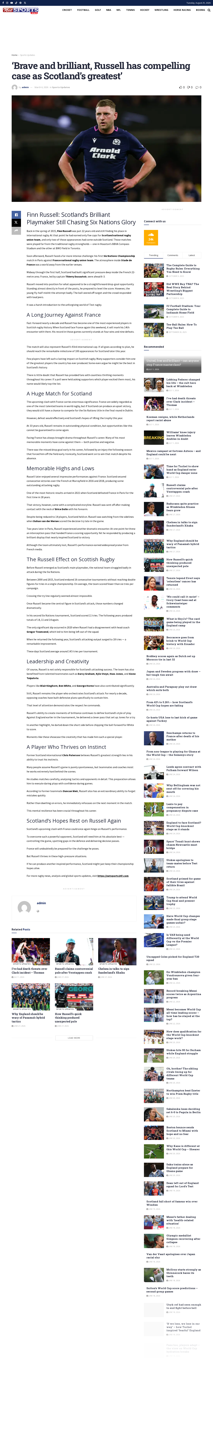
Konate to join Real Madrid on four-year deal (183, 1405)
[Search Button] (209, 10)
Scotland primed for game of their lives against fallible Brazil (183, 882)
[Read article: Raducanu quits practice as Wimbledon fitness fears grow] (154, 509)
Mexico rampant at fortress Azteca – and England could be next (173, 452)
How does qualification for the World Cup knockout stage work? (183, 1035)
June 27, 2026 (62, 977)
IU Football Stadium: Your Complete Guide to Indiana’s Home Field (183, 309)
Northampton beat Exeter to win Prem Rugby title (183, 1092)
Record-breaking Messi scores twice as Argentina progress (183, 994)
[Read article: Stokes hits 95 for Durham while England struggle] (154, 1055)
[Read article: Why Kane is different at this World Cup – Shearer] (154, 1151)
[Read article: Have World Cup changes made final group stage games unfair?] (154, 921)
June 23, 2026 (174, 908)
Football (83, 9)
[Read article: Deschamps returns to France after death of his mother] (154, 738)
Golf (98, 9)
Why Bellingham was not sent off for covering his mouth (183, 789)
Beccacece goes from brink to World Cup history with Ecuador (180, 641)
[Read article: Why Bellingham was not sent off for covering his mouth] (154, 791)
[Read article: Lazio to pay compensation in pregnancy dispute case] (154, 809)
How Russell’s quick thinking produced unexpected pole (68, 1017)
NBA (108, 9)
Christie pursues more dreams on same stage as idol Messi (182, 1388)
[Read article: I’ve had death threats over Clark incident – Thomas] (31, 951)
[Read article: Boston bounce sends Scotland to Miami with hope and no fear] (154, 1133)
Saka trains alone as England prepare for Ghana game (179, 1168)
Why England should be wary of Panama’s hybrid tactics (28, 1017)
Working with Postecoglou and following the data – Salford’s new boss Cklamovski (180, 1366)
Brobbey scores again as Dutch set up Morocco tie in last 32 (170, 657)
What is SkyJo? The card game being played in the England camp (183, 622)
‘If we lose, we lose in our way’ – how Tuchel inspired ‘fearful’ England (183, 1325)
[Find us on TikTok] (16, 3)
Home (14, 55)
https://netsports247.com (113, 875)
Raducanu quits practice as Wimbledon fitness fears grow (182, 507)
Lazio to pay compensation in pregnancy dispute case (182, 807)
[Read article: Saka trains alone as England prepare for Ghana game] (154, 1170)
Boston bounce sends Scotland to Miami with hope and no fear (182, 1131)
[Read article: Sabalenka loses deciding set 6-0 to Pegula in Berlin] (154, 1114)
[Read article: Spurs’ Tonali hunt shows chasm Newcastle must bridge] (154, 847)
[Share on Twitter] (16, 223)
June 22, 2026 (174, 949)
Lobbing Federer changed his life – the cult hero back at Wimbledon (183, 383)
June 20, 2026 (174, 1042)
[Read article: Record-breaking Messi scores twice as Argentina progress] (154, 996)
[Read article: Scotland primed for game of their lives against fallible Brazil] (154, 884)
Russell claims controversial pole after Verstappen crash (74, 970)
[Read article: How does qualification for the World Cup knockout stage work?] (154, 1037)
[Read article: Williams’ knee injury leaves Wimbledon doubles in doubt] (154, 437)
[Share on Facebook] (16, 215)
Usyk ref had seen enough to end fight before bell (183, 1305)
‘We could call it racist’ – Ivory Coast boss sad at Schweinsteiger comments (182, 601)
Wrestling (161, 9)
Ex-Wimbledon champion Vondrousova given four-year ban (183, 975)
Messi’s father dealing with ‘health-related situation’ (181, 1220)
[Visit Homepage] (20, 10)
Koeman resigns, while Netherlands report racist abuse (170, 418)
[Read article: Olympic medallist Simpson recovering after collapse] (154, 1241)
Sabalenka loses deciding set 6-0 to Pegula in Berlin (183, 1110)
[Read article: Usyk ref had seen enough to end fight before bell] (154, 1309)
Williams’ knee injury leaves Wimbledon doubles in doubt (181, 435)
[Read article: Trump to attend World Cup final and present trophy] (154, 903)
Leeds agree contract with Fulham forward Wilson (183, 768)
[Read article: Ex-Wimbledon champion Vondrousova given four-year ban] (154, 977)
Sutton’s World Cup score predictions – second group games (172, 1289)
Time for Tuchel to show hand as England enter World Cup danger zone (182, 470)
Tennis (130, 9)
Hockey (144, 9)
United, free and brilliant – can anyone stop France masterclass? (172, 363)
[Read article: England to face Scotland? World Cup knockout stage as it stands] (154, 828)
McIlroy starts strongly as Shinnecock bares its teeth (183, 1273)
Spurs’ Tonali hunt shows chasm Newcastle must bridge (183, 845)
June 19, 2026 (174, 1190)
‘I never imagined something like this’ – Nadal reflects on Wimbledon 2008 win (181, 1426)
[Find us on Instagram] (7, 3)
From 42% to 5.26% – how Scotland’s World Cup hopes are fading (169, 703)
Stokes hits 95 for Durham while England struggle (183, 1051)
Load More (74, 1038)
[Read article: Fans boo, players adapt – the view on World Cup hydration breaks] (154, 1346)
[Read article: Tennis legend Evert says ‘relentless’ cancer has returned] (154, 583)
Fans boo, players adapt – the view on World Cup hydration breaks (183, 1344)
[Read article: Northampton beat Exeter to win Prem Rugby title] (154, 1096)
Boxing (200, 9)
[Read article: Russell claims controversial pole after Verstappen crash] (74, 951)
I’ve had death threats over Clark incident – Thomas (29, 970)
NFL (118, 9)
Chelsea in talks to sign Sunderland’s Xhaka (113, 970)
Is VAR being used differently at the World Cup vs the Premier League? (182, 939)
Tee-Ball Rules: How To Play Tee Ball (181, 326)
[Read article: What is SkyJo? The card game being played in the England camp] (154, 624)
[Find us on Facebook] (3, 3)
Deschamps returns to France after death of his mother (182, 736)
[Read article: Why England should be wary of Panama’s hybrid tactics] (31, 997)
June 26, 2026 (174, 589)
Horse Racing (182, 9)
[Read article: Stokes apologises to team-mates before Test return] (154, 865)
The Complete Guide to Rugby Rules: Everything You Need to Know (183, 268)
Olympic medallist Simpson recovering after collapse (183, 1239)
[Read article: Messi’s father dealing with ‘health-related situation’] (154, 1222)
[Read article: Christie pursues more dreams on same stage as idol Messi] (154, 1390)
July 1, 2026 (18, 977)
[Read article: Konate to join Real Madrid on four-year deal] (154, 1409)
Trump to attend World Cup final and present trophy (181, 901)
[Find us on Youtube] (11, 3)
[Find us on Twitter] (25, 3)
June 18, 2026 (174, 1227)
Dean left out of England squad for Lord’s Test (182, 1184)
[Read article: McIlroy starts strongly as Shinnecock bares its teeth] (154, 1275)
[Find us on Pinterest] (20, 3)
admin (25, 87)
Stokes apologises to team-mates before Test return (181, 863)
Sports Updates (27, 55)
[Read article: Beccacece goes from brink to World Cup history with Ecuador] (154, 643)
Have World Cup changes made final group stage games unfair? (183, 919)
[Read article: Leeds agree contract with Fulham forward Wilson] (154, 772)
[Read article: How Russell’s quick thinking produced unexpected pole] (74, 997)
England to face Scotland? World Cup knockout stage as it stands (183, 826)
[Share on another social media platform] (16, 231)
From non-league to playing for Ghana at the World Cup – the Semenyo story (173, 753)
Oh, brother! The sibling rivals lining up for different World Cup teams (182, 1073)
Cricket (67, 9)
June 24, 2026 (174, 744)
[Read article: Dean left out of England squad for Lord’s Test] (154, 1188)
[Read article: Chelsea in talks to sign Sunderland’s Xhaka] (117, 951)
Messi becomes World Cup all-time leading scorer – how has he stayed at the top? (183, 1014)
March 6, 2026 (41, 87)
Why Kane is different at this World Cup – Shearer (183, 1147)
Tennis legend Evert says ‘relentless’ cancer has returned (183, 581)
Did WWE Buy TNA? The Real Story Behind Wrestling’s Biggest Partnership (182, 289)
